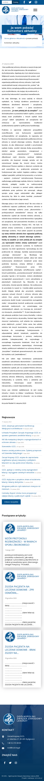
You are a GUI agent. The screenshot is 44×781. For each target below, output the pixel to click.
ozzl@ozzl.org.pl (13, 748)
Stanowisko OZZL (9, 446)
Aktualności (20, 38)
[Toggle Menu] (35, 10)
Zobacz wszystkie (11, 502)
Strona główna (9, 38)
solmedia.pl (38, 778)
